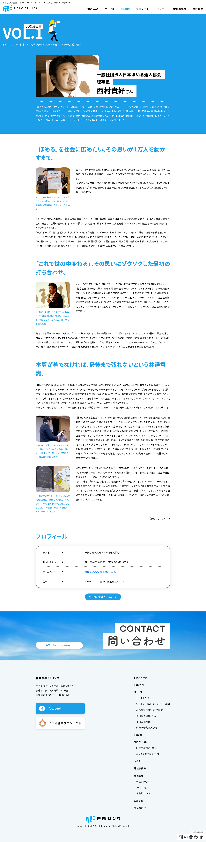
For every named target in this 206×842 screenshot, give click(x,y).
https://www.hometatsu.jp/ (100, 571)
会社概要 (198, 9)
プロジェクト (143, 9)
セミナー (162, 9)
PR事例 (125, 9)
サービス (109, 9)
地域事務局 (179, 9)
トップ (6, 44)
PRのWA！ (92, 9)
